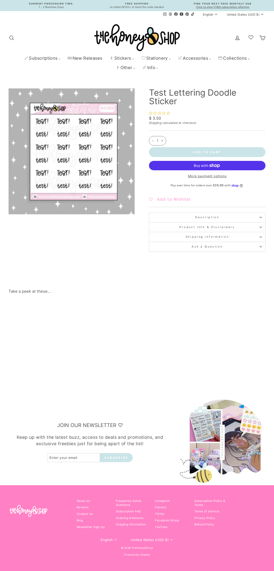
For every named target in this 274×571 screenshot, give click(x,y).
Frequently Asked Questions (128, 503)
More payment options (207, 176)
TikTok (159, 514)
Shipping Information (131, 524)
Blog (80, 520)
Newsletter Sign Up (91, 527)
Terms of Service (206, 511)
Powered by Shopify (137, 554)
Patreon (161, 507)
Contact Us (85, 514)
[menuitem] (42, 58)
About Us (83, 501)
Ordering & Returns (129, 518)
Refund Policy (204, 524)
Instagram (162, 501)
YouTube (161, 527)
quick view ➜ (39, 360)
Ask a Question (207, 246)
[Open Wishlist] (251, 37)
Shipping (155, 123)
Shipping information (207, 236)
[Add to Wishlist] (64, 309)
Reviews (83, 507)
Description (207, 217)
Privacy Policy (204, 518)
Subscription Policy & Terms (209, 503)
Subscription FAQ (128, 511)
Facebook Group (167, 520)
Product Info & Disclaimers (207, 227)
